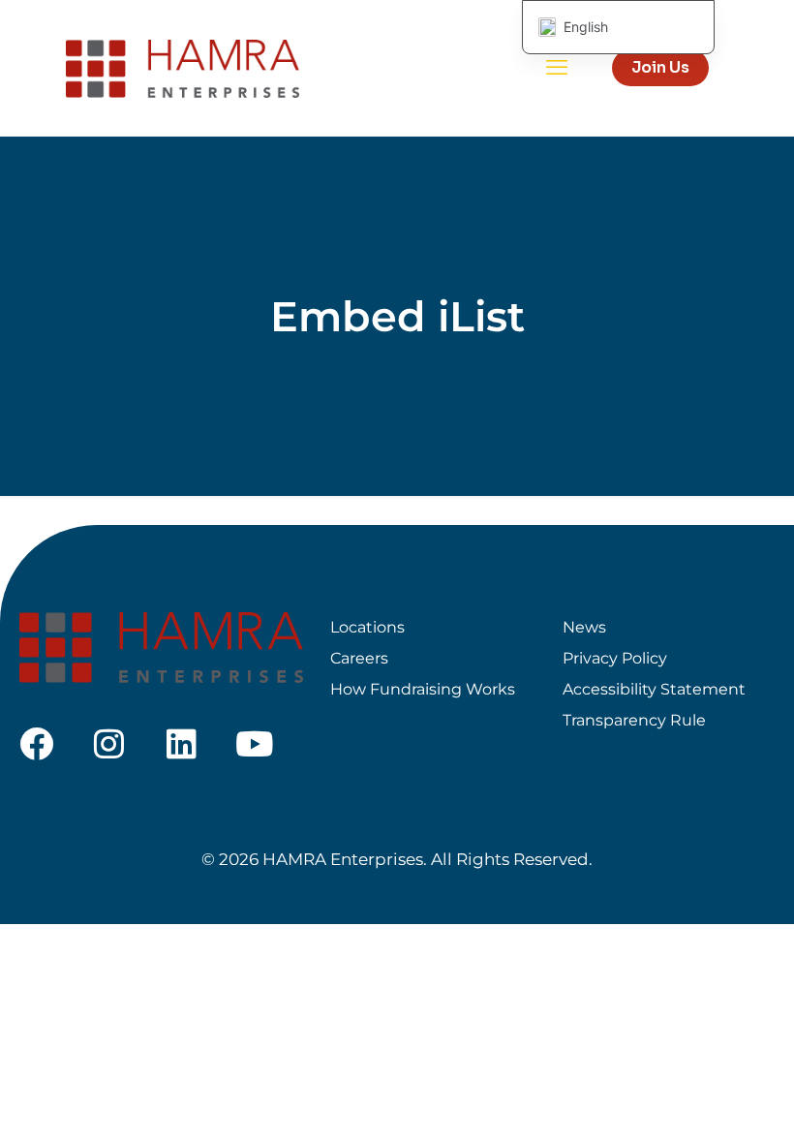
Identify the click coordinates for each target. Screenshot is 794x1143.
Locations (367, 627)
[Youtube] (254, 743)
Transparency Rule (634, 720)
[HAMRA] (182, 68)
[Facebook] (36, 743)
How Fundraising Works (422, 689)
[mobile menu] (556, 67)
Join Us (660, 67)
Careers (359, 658)
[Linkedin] (181, 743)
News (584, 627)
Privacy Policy (615, 658)
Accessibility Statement (654, 689)
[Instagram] (109, 743)
